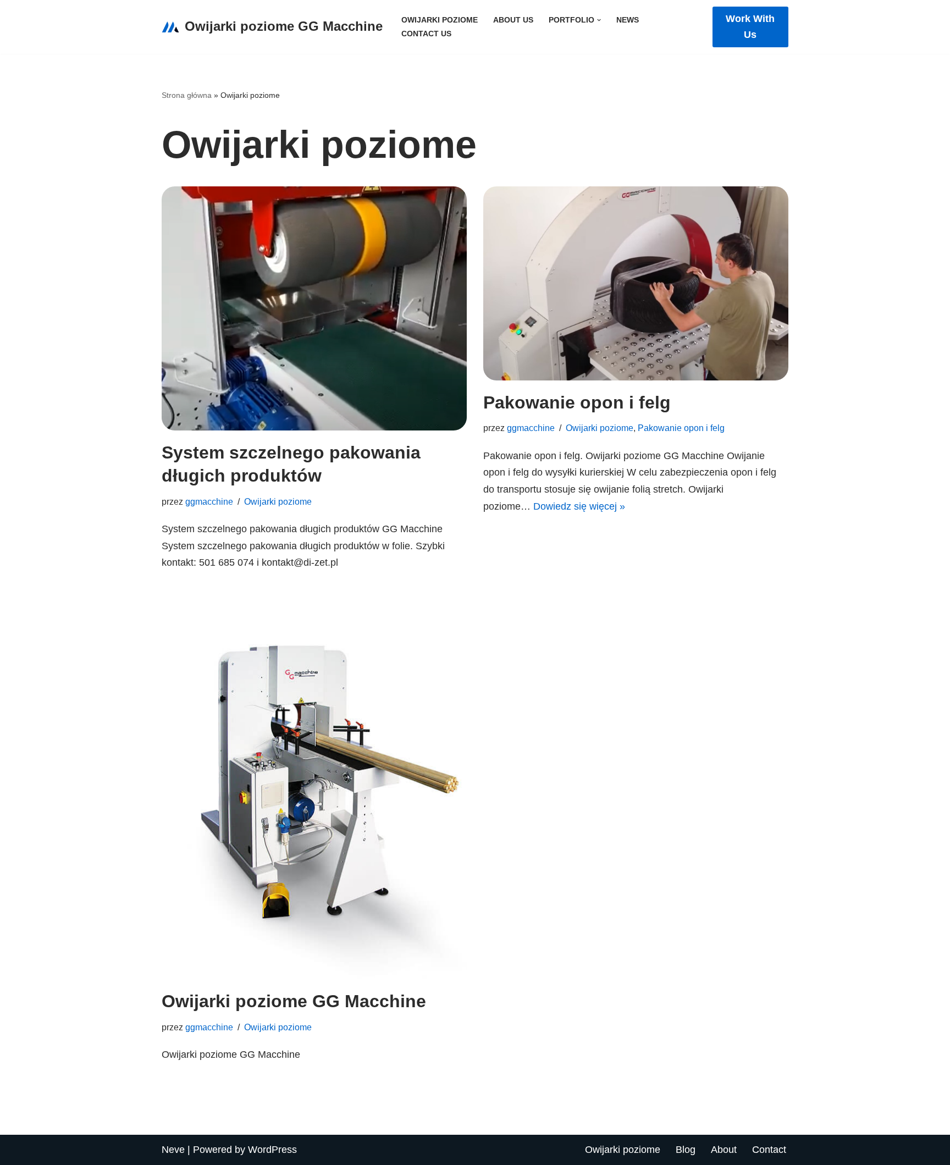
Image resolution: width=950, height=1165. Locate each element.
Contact (769, 1149)
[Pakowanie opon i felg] (635, 283)
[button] (599, 20)
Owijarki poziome (439, 19)
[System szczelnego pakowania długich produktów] (314, 308)
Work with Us (750, 26)
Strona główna (187, 95)
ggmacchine (209, 501)
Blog (685, 1149)
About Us (513, 19)
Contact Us (426, 33)
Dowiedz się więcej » (579, 506)
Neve (173, 1149)
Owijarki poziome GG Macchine (294, 1001)
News (627, 19)
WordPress (272, 1149)
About (724, 1149)
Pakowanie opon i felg (577, 402)
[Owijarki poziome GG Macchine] (314, 783)
